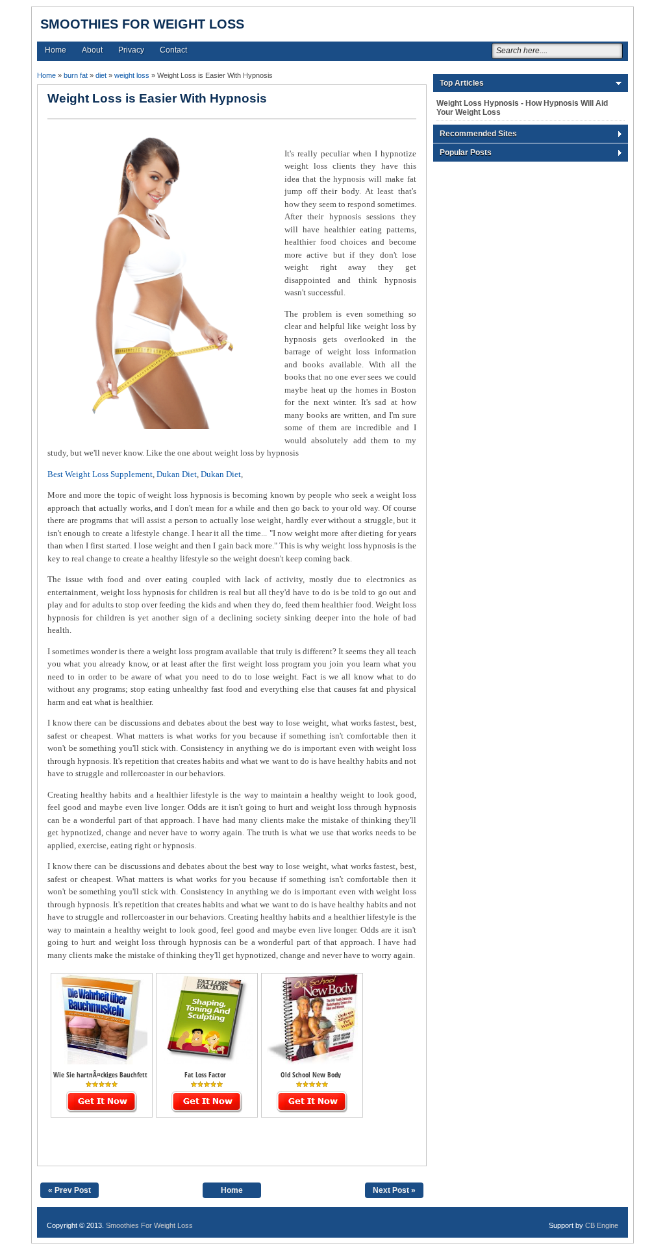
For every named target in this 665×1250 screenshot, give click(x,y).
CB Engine (601, 1225)
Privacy (131, 50)
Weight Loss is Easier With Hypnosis (157, 98)
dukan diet (177, 474)
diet (101, 75)
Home (55, 50)
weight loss (131, 75)
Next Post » (394, 1190)
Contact (173, 50)
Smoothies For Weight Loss (142, 24)
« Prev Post (69, 1190)
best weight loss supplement (100, 474)
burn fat (76, 75)
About (92, 50)
